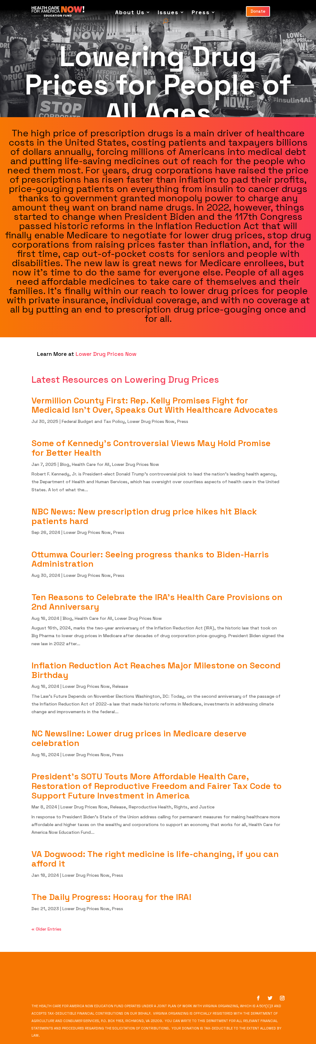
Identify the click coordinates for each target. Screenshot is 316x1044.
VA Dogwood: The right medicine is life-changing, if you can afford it (155, 858)
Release (120, 686)
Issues (168, 12)
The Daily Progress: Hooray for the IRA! (111, 896)
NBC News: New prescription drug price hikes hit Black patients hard (144, 516)
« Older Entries (46, 929)
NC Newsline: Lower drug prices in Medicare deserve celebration (139, 738)
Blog (64, 464)
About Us (130, 12)
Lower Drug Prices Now (150, 421)
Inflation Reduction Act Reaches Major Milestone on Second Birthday (156, 670)
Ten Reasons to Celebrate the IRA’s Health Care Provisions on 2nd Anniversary (156, 601)
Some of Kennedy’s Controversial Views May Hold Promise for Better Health (151, 447)
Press (201, 12)
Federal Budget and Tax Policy (93, 421)
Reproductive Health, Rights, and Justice (171, 807)
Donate (258, 11)
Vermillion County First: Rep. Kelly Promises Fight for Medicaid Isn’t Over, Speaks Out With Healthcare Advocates (154, 405)
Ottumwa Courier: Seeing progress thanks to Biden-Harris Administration (150, 559)
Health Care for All (90, 464)
